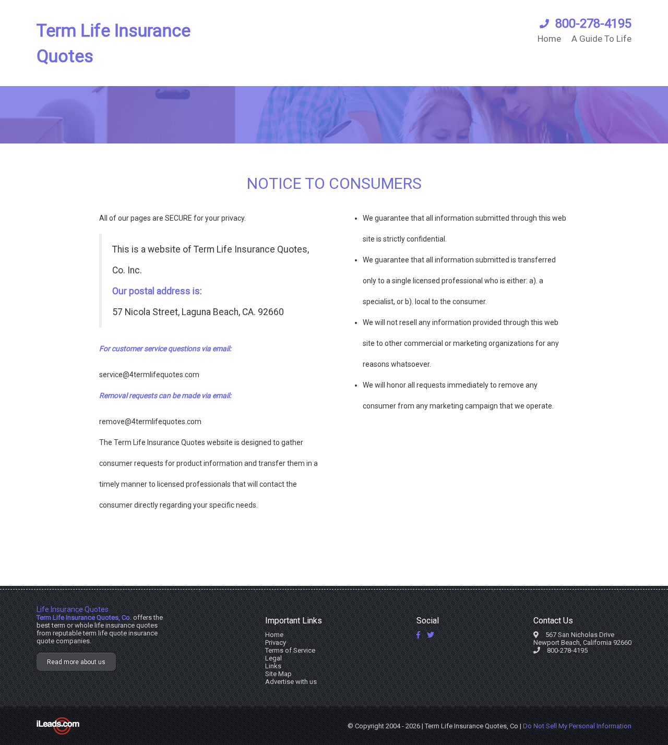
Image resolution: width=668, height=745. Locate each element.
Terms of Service (290, 650)
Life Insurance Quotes (73, 609)
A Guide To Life (601, 38)
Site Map (278, 674)
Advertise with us (291, 682)
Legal (273, 658)
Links (273, 666)
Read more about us (76, 662)
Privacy (275, 642)
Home (549, 38)
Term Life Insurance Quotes (113, 43)
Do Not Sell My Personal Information (577, 726)
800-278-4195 (593, 23)
